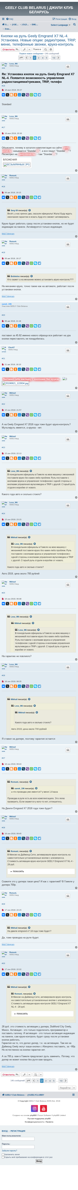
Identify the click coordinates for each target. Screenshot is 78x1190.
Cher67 (11, 347)
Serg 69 (14, 210)
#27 (3, 758)
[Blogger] (11, 94)
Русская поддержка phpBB (39, 1119)
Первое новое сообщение (31, 53)
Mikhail (12, 393)
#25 (3, 593)
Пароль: (6, 1144)
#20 (3, 315)
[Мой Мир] (19, 94)
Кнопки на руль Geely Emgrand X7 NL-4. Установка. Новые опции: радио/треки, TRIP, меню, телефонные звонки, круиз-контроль (38, 40)
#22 (3, 404)
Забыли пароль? (9, 1151)
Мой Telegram (8, 234)
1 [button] (30, 57)
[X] (7, 94)
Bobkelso (15, 276)
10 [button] (53, 57)
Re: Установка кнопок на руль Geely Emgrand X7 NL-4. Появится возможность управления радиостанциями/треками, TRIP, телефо (38, 78)
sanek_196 (7, 304)
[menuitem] (9, 19)
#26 (3, 675)
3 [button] (38, 57)
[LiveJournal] (23, 94)
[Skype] (35, 94)
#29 (3, 904)
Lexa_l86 (13, 64)
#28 (3, 828)
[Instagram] (34, 1108)
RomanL (13, 175)
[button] (21, 58)
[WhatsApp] (31, 94)
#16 (3, 86)
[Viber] (27, 94)
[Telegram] (39, 94)
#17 (3, 127)
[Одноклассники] (15, 94)
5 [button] (46, 57)
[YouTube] (43, 1108)
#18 (3, 187)
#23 (3, 447)
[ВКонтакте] (3, 94)
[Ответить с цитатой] (67, 66)
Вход (5, 1131)
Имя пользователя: (11, 1136)
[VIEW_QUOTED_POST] (29, 210)
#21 (3, 358)
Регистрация (18, 1131)
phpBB (33, 1115)
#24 (3, 513)
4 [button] (42, 57)
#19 (3, 252)
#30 (3, 963)
